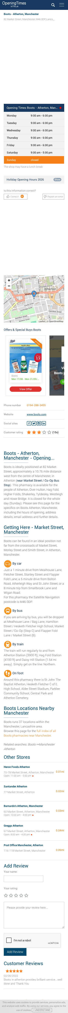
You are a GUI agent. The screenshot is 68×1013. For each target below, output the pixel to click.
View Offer (25, 389)
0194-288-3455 (36, 405)
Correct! (16, 196)
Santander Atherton (15, 786)
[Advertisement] (34, 66)
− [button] (9, 286)
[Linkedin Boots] (44, 423)
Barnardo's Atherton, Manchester (23, 805)
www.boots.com (36, 414)
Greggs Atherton (13, 825)
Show (57, 179)
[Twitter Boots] (34, 423)
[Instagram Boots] (39, 423)
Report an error (55, 196)
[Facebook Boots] (29, 423)
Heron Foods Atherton (17, 766)
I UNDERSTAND (41, 1010)
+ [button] (9, 280)
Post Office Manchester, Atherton (23, 845)
